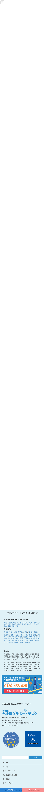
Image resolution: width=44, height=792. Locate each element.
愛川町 (30, 637)
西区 (37, 624)
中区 (33, 624)
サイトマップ (8, 783)
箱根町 (16, 642)
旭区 (10, 622)
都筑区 (19, 624)
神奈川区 (24, 622)
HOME (5, 763)
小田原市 (14, 640)
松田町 (37, 640)
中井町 (27, 640)
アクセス (6, 767)
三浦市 (23, 635)
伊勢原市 (27, 638)
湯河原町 (27, 642)
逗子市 (18, 635)
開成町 (11, 642)
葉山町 (28, 635)
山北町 (6, 642)
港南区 (35, 622)
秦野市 (21, 638)
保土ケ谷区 (7, 626)
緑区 (13, 626)
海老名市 (14, 637)
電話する (12, 790)
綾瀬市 (25, 637)
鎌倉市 (12, 635)
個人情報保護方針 (10, 775)
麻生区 (35, 632)
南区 (17, 626)
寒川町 (33, 638)
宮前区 (30, 632)
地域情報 (6, 779)
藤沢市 (10, 638)
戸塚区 (29, 624)
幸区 (10, 632)
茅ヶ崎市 (15, 638)
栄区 (9, 624)
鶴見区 (24, 624)
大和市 (9, 637)
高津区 (20, 632)
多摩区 (25, 632)
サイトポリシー (9, 771)
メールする (34, 790)
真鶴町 (21, 642)
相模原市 (33, 635)
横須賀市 (6, 635)
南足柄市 (20, 640)
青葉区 (6, 622)
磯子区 (19, 622)
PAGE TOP (41, 719)
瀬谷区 (14, 624)
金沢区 (30, 622)
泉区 (14, 622)
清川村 (35, 637)
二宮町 (9, 640)
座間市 (20, 637)
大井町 (32, 640)
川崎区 (6, 632)
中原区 (15, 632)
